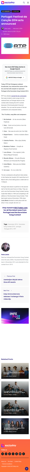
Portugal (16, 11)
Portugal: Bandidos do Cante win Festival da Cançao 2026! (14, 410)
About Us (3, 461)
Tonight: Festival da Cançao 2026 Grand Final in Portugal (14, 428)
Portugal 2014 (8, 229)
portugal (18, 226)
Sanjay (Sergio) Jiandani (10, 376)
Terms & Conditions (7, 464)
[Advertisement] (15, 341)
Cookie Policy (17, 461)
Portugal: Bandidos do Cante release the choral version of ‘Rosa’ (14, 391)
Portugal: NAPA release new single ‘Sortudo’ (14, 373)
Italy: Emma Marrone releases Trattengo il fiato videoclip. (14, 296)
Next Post (6, 290)
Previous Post (11, 276)
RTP (15, 229)
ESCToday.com (21, 208)
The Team (10, 461)
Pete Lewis (5, 254)
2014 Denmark (6, 11)
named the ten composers (18, 96)
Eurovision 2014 (13, 224)
